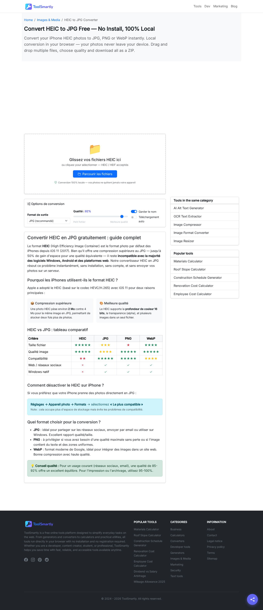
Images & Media (180, 558)
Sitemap (212, 558)
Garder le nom (147, 211)
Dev (207, 6)
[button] (252, 599)
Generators (177, 552)
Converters (177, 541)
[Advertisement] (131, 93)
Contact (212, 535)
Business (175, 529)
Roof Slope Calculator (147, 535)
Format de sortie (37, 214)
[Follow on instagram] (33, 560)
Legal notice (214, 541)
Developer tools (180, 546)
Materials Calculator (146, 529)
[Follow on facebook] (26, 560)
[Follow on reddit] (47, 560)
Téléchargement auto (149, 219)
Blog (234, 6)
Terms (211, 552)
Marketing (220, 6)
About (211, 529)
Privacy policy (216, 546)
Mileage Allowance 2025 (149, 581)
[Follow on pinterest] (40, 560)
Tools (197, 6)
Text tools (176, 576)
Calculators (177, 535)
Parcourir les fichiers (97, 174)
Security (175, 570)
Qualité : (82, 211)
